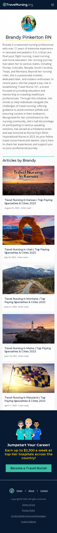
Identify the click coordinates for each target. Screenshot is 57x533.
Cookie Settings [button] (28, 521)
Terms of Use (28, 504)
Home (19, 490)
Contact (44, 490)
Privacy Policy (28, 510)
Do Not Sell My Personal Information (28, 516)
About (31, 490)
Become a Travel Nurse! (28, 468)
